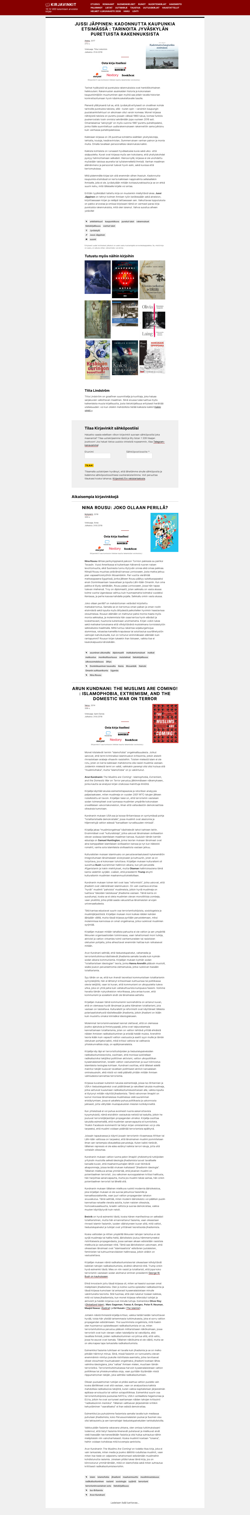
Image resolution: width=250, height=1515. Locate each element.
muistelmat (124, 657)
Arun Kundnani (97, 1495)
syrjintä (132, 1481)
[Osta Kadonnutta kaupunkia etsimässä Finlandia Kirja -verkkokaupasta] (106, 71)
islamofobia (103, 1477)
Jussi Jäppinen (97, 235)
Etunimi (89, 451)
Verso (87, 705)
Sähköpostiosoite (138, 451)
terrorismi (143, 1481)
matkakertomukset (135, 652)
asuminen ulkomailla (100, 652)
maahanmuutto (130, 1477)
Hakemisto (175, 4)
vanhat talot (109, 226)
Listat (109, 7)
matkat (151, 652)
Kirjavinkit (63, 4)
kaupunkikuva (112, 221)
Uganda (114, 670)
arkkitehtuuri (96, 221)
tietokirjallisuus (93, 226)
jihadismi (116, 1477)
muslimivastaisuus (149, 1477)
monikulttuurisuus (108, 657)
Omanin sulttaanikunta (96, 670)
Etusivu (95, 4)
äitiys (108, 661)
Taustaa (135, 7)
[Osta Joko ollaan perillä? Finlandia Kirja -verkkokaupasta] (108, 544)
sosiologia (121, 1481)
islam (92, 1477)
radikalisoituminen (94, 1481)
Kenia (121, 666)
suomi (93, 239)
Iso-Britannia (96, 1490)
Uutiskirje (121, 7)
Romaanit (108, 4)
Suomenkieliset (126, 4)
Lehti (135, 11)
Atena (87, 41)
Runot (142, 4)
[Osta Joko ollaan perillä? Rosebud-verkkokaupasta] (123, 544)
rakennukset (143, 221)
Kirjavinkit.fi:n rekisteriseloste (129, 478)
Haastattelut (170, 7)
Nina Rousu (95, 675)
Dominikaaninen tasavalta (103, 666)
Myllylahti (89, 514)
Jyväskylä (95, 230)
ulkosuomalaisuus (94, 661)
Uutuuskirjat (151, 7)
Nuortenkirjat (157, 4)
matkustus (90, 657)
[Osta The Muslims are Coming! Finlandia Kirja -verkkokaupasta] (109, 735)
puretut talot (128, 221)
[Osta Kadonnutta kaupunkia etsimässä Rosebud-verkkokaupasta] (121, 71)
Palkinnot (97, 7)
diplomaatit (118, 652)
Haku (127, 11)
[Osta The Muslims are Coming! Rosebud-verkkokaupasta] (124, 735)
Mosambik (131, 666)
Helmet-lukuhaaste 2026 (106, 11)
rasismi (109, 1481)
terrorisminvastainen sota (98, 1486)
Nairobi (142, 666)
